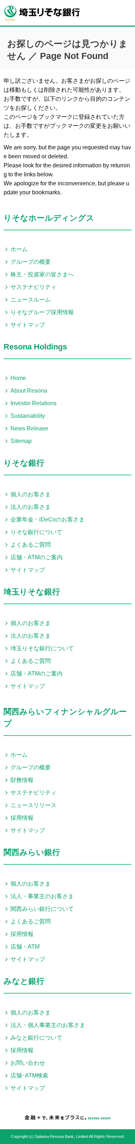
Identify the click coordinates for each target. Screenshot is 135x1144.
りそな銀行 (24, 462)
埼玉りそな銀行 (32, 591)
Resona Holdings (35, 346)
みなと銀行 (24, 981)
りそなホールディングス (49, 217)
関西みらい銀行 (32, 852)
